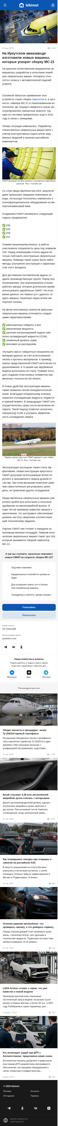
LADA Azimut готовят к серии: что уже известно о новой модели (25, 990)
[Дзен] (49, 1108)
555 (53, 883)
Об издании (8, 1096)
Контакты (35, 1091)
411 (53, 948)
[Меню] (5, 5)
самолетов (38, 99)
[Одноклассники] (22, 1108)
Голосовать (29, 607)
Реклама (7, 1091)
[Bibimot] (29, 5)
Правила (35, 1096)
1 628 (52, 754)
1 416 (52, 819)
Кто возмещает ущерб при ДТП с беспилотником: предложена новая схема (27, 1054)
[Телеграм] (9, 1108)
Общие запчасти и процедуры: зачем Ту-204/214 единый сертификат (24, 732)
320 (53, 1012)
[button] (5, 647)
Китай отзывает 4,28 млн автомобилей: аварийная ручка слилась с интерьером (26, 796)
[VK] (35, 1108)
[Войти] (53, 5)
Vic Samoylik (9, 629)
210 (53, 1077)
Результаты (29, 615)
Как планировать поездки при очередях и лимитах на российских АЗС (27, 861)
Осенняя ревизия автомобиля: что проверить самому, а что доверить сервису (28, 925)
